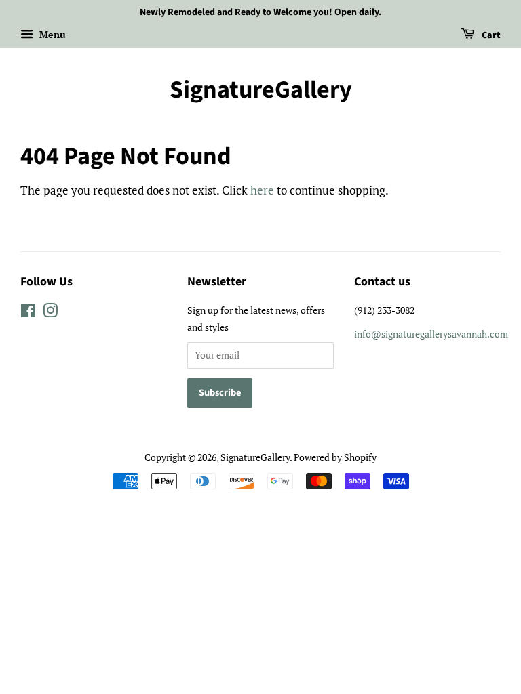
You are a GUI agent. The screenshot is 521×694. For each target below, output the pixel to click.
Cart (490, 35)
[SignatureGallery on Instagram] (50, 312)
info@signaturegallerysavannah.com (431, 333)
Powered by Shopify (335, 457)
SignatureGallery (261, 89)
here (262, 190)
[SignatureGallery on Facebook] (28, 312)
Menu (51, 34)
